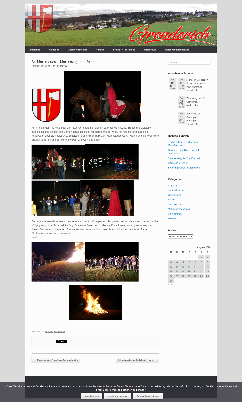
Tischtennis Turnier (177, 162)
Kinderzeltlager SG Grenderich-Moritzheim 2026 (184, 143)
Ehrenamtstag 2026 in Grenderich (185, 158)
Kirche (171, 199)
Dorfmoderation (176, 190)
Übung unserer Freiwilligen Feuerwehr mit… (55, 360)
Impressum (150, 49)
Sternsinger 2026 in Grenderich (184, 167)
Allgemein (49, 331)
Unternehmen (175, 213)
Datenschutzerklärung (177, 49)
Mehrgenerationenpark (179, 208)
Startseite (35, 49)
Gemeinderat (174, 194)
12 (183, 266)
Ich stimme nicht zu (117, 396)
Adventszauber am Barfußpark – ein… (137, 360)
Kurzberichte (59, 331)
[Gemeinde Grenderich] (121, 25)
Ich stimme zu (92, 396)
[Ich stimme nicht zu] (237, 392)
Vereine (100, 49)
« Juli (170, 284)
